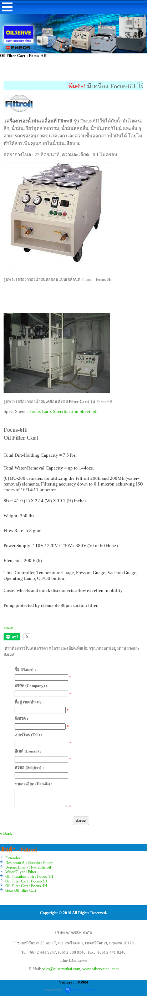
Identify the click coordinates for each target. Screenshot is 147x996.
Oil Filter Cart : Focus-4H (26, 886)
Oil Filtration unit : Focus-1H (29, 876)
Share (8, 627)
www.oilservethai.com (100, 968)
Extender (12, 858)
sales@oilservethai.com (61, 968)
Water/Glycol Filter (20, 872)
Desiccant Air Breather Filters (29, 862)
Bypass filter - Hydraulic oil (28, 867)
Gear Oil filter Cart (20, 890)
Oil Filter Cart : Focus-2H (26, 881)
